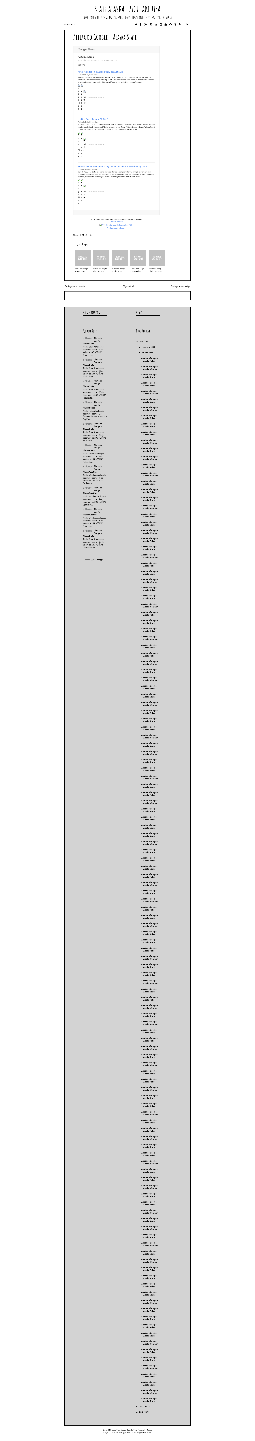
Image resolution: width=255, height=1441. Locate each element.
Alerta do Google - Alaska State (105, 36)
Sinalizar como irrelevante (96, 97)
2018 (141, 341)
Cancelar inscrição (116, 222)
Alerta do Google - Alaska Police (137, 270)
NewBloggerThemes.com (143, 1433)
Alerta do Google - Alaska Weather (156, 270)
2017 (141, 1406)
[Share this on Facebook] (80, 235)
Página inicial (70, 24)
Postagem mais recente (75, 286)
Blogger (100, 559)
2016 (141, 1412)
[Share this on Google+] (87, 235)
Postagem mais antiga (180, 286)
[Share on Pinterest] (90, 235)
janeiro (145, 352)
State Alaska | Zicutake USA (127, 9)
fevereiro (146, 347)
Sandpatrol (115, 1433)
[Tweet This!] (83, 235)
